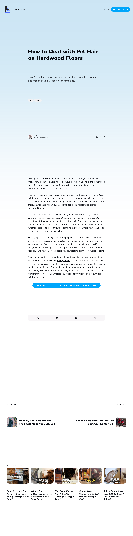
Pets (31, 100)
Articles (38, 100)
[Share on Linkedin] (103, 137)
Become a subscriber (121, 9)
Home (16, 9)
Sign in (106, 9)
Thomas (38, 136)
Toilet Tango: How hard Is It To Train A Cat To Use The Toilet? (114, 495)
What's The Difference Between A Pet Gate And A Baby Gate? (41, 495)
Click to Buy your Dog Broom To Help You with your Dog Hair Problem (66, 285)
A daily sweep (69, 194)
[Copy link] (95, 318)
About (23, 9)
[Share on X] (96, 137)
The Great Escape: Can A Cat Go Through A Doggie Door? (64, 495)
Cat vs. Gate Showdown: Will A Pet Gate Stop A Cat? (89, 495)
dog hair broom (35, 267)
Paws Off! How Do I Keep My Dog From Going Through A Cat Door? (18, 495)
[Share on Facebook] (99, 137)
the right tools (63, 260)
